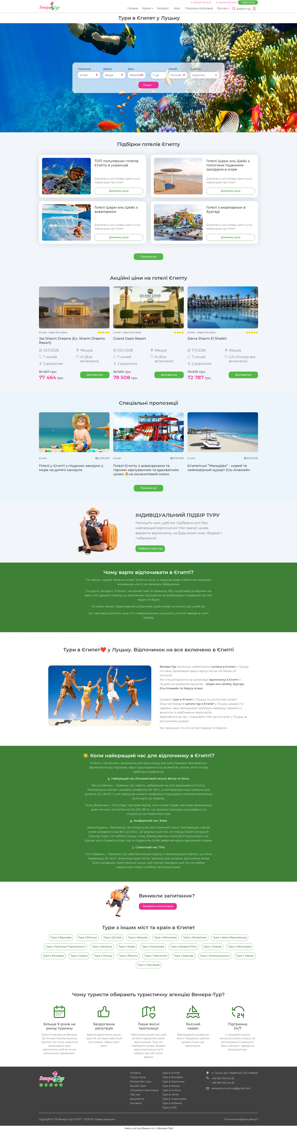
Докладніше (95, 374)
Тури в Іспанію (171, 1090)
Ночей (172, 68)
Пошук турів (138, 1077)
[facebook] (46, 1085)
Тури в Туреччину (173, 1081)
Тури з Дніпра (112, 937)
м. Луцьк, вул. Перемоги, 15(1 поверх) (234, 1072)
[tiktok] (51, 1085)
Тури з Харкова (184, 955)
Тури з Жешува (138, 937)
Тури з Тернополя (155, 955)
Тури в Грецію (171, 1085)
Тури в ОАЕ (169, 1107)
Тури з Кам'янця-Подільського (65, 946)
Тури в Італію (170, 1094)
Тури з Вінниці (87, 937)
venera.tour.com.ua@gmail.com (231, 1088)
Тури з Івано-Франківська (229, 937)
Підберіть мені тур (150, 548)
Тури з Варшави (61, 937)
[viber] (61, 1085)
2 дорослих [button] (198, 75)
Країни (146, 8)
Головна (132, 8)
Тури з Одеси (79, 955)
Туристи (195, 68)
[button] (241, 8)
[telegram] (56, 1085)
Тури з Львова (212, 946)
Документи (137, 1098)
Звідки (107, 68)
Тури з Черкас (245, 955)
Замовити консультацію (157, 906)
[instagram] (41, 1085)
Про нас (222, 8)
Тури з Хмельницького (214, 955)
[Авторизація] (254, 8)
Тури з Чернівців (148, 964)
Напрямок (84, 68)
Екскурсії (163, 8)
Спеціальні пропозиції (199, 8)
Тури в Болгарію (172, 1077)
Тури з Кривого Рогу (183, 946)
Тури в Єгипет (171, 1072)
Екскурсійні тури (140, 1081)
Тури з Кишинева (153, 946)
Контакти (136, 1103)
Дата (131, 68)
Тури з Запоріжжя (195, 937)
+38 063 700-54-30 (202, 2)
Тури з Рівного (128, 955)
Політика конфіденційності (241, 1119)
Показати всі (148, 256)
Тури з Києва (126, 946)
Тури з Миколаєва (239, 946)
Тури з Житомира (165, 937)
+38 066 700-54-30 (227, 2)
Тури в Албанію (172, 1103)
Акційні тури (138, 1085)
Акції (177, 8)
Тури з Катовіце (102, 946)
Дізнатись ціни (119, 190)
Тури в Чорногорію (174, 1098)
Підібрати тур (248, 2)
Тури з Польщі (103, 955)
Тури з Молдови (53, 955)
